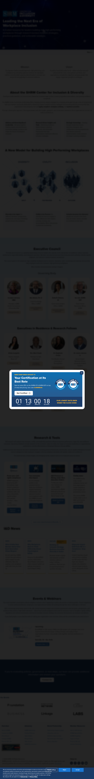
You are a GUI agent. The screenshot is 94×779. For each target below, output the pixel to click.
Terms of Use (23, 777)
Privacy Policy (33, 777)
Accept (77, 769)
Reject (64, 769)
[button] (24, 393)
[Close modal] (81, 372)
